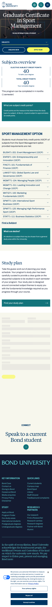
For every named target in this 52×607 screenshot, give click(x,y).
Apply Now (38, 50)
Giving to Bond (8, 489)
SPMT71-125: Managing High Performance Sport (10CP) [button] (23, 210)
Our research (32, 515)
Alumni (30, 529)
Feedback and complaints (38, 498)
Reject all (29, 595)
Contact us (6, 486)
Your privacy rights (29, 588)
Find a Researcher (35, 518)
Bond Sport (32, 489)
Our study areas (8, 518)
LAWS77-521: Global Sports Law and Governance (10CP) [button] (20, 174)
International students (11, 521)
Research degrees (35, 524)
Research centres (34, 521)
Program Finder (8, 515)
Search (41, 4)
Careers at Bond (9, 492)
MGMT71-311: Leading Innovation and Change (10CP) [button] (21, 187)
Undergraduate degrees (12, 527)
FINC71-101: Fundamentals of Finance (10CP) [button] (17, 166)
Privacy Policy (8, 498)
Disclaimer (6, 501)
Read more (7, 559)
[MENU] (47, 4)
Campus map (33, 486)
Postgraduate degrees (11, 524)
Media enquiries (9, 495)
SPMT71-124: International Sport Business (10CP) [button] (19, 202)
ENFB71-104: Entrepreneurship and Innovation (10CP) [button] (20, 158)
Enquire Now (13, 50)
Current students (34, 483)
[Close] (48, 572)
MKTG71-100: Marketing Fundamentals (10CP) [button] (14, 194)
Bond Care (6, 483)
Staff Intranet (32, 495)
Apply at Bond (8, 512)
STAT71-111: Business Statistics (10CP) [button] (22, 216)
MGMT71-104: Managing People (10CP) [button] (22, 180)
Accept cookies (29, 602)
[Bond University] (10, 5)
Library (30, 492)
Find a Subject (9, 223)
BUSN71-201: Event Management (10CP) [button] (23, 152)
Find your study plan (13, 303)
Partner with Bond (35, 527)
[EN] (34, 4)
